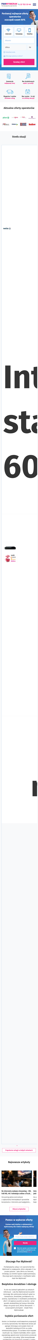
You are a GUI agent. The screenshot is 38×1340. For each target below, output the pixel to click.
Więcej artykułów (19, 1209)
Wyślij (25, 1243)
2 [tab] (19, 1146)
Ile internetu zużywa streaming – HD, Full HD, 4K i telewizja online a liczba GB (16, 1192)
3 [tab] (21, 1146)
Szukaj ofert (19, 62)
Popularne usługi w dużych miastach (19, 1150)
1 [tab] (17, 1146)
